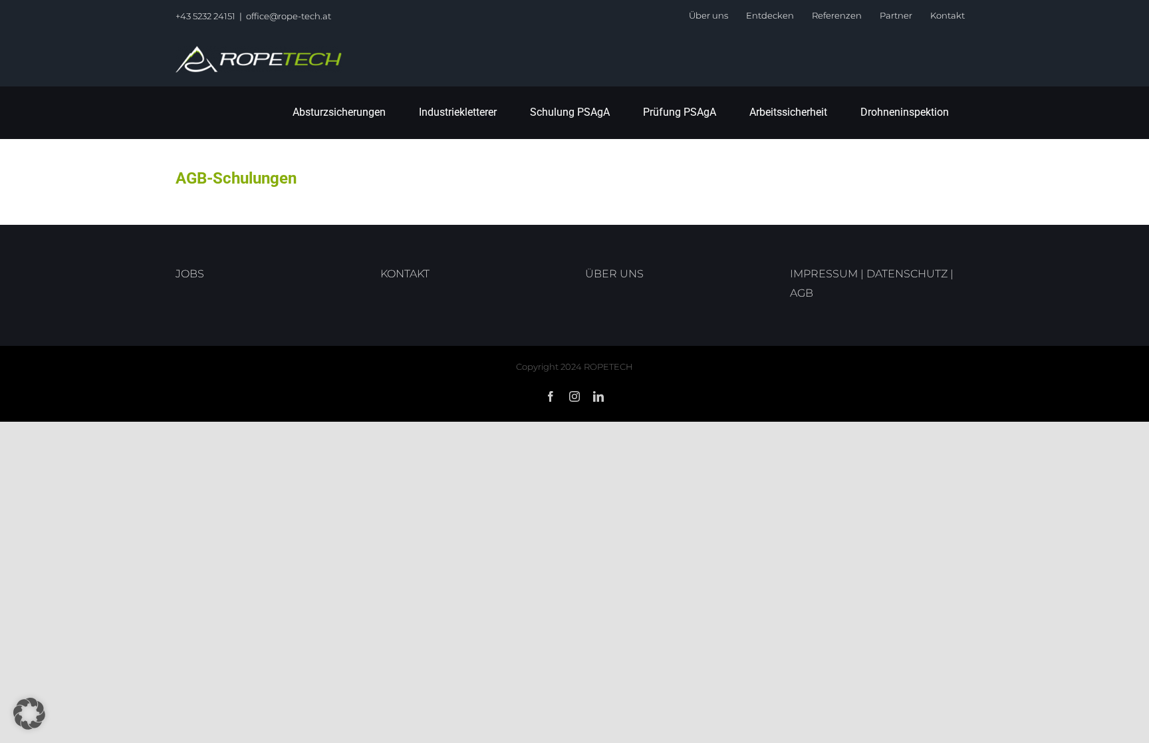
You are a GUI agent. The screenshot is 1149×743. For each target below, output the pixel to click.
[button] (29, 713)
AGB (801, 293)
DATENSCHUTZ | (910, 273)
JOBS (190, 273)
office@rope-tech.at (288, 16)
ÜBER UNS (614, 273)
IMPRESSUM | (828, 273)
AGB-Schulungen (236, 178)
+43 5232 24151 (205, 16)
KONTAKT (405, 273)
